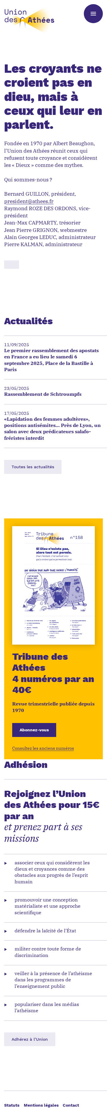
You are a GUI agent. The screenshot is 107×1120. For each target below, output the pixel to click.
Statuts (11, 1105)
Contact (71, 1105)
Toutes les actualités (33, 466)
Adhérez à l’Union (30, 1039)
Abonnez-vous (34, 729)
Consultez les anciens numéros (43, 748)
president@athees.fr (29, 201)
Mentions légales (41, 1105)
